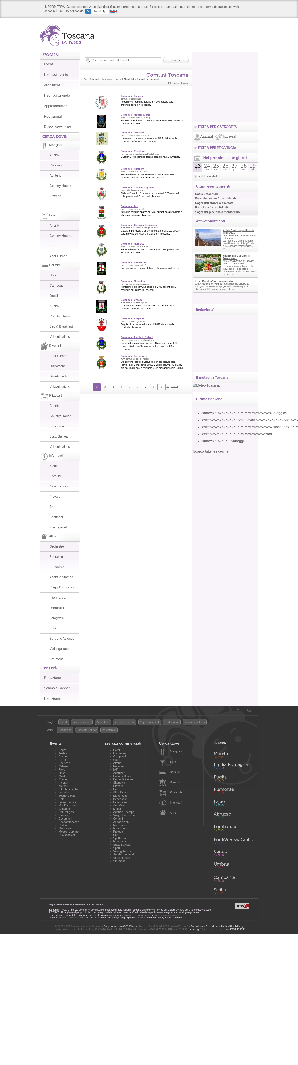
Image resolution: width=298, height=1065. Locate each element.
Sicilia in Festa (233, 891)
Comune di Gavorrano (133, 132)
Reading (64, 815)
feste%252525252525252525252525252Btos (236, 434)
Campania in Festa (233, 878)
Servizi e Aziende (62, 638)
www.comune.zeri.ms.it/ (132, 209)
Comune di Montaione (133, 281)
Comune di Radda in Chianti (137, 337)
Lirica (62, 772)
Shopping (56, 556)
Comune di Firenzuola (133, 262)
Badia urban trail (206, 194)
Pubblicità (226, 926)
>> (168, 386)
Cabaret (64, 766)
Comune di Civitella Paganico (137, 187)
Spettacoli (56, 517)
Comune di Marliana (132, 243)
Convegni (64, 808)
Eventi (49, 64)
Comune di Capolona (133, 151)
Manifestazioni (68, 805)
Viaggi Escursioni (62, 587)
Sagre (62, 750)
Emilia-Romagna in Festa (233, 766)
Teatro (63, 753)
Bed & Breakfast (61, 326)
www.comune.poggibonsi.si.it (135, 359)
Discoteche (58, 366)
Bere (173, 761)
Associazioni (59, 486)
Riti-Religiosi (66, 812)
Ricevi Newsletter (57, 127)
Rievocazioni (67, 835)
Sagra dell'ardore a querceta (214, 203)
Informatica (57, 597)
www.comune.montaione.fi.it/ (135, 284)
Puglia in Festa (233, 779)
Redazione (52, 678)
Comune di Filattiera (132, 168)
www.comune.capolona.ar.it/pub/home (140, 154)
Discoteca (65, 792)
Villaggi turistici (60, 336)
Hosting (194, 929)
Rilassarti (176, 792)
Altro (173, 813)
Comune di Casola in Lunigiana (139, 225)
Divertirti (175, 782)
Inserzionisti (53, 698)
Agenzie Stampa (61, 577)
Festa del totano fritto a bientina (216, 198)
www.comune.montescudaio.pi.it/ (137, 117)
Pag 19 (174, 386)
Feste (62, 759)
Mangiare (176, 751)
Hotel (53, 275)
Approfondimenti (56, 106)
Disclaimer (212, 926)
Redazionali (53, 116)
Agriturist (56, 175)
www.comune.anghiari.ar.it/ (134, 321)
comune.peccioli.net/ (131, 99)
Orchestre (57, 546)
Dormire (175, 772)
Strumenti (56, 659)
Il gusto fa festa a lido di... (213, 207)
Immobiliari (57, 608)
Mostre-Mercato (69, 831)
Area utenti (52, 85)
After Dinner (58, 256)
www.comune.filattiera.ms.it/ (134, 171)
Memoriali (65, 828)
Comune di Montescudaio (135, 114)
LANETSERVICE (234, 929)
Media (54, 466)
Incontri (63, 782)
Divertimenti (58, 376)
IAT (115, 769)
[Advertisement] (225, 79)
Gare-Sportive (67, 802)
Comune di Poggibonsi (134, 356)
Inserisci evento (56, 74)
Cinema (63, 756)
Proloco (55, 496)
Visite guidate (59, 527)
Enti (52, 507)
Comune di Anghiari (132, 318)
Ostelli (54, 296)
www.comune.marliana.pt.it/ (134, 246)
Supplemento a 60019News (120, 926)
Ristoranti (56, 165)
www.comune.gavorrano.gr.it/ (135, 135)
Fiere (62, 769)
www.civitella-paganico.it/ (133, 190)
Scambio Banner (57, 688)
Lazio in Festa (233, 804)
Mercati (63, 786)
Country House (60, 186)
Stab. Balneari (59, 436)
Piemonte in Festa (233, 791)
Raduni (63, 825)
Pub (52, 206)
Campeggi (57, 285)
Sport (53, 628)
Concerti (64, 779)
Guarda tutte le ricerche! (211, 451)
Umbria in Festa (233, 866)
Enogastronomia (69, 821)
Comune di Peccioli (132, 96)
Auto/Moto (57, 567)
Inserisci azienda (57, 95)
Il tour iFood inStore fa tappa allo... (215, 281)
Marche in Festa (233, 754)
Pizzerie (55, 196)
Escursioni (65, 818)
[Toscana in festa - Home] (69, 35)
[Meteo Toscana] (206, 385)
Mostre (63, 776)
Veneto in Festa (233, 853)
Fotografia (57, 618)
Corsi (62, 799)
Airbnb (54, 155)
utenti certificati (69, 917)
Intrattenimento (68, 789)
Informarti (176, 802)
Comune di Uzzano (132, 300)
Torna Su (244, 711)
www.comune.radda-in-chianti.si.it (137, 340)
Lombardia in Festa (233, 829)
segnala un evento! (169, 915)
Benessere (57, 426)
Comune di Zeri (129, 206)
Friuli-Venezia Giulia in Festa (233, 841)
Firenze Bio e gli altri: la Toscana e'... (236, 257)
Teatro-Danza (67, 795)
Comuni (55, 476)
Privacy (239, 926)
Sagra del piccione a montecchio (217, 212)
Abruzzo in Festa (233, 816)
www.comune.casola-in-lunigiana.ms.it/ (140, 228)
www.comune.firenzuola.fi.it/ (134, 265)
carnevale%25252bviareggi (222, 441)
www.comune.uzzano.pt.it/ (134, 302)
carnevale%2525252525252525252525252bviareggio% (244, 413)
